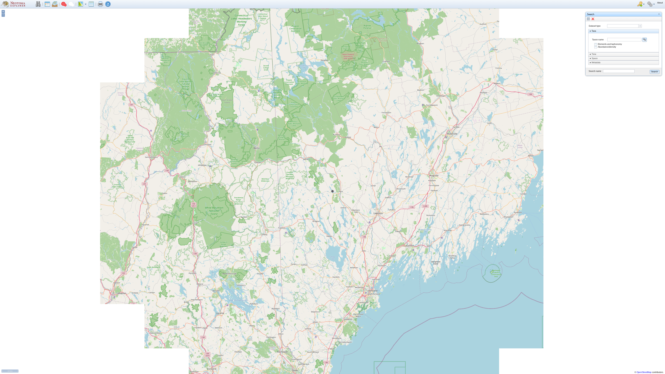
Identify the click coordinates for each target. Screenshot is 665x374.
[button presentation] (640, 26)
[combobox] (624, 26)
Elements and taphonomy (610, 44)
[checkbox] (595, 44)
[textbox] (623, 26)
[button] (38, 4)
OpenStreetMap (644, 372)
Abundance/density (607, 47)
